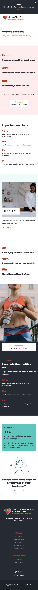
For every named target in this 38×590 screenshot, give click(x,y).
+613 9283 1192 (19, 520)
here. (19, 9)
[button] (34, 18)
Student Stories (19, 548)
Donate (19, 559)
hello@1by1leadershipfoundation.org (19, 518)
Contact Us (19, 562)
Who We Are (19, 537)
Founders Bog (19, 545)
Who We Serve (19, 540)
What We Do (19, 542)
